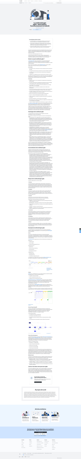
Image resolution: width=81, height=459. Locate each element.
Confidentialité (24, 453)
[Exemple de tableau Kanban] (40, 297)
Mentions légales (29, 453)
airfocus (30, 444)
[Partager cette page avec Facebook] (80, 232)
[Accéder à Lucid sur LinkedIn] (19, 456)
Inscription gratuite (40, 432)
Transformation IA (39, 444)
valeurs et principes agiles (34, 103)
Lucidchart (30, 441)
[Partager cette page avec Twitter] (80, 229)
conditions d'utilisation (43, 435)
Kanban (29, 273)
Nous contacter (23, 447)
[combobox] (50, 3)
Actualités (45, 444)
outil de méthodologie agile (36, 337)
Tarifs (22, 441)
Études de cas (53, 447)
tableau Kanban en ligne (38, 284)
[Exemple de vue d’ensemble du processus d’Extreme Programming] (40, 327)
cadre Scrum (31, 239)
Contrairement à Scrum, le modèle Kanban (34, 279)
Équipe (22, 444)
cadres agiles (50, 230)
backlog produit (47, 129)
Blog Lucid (53, 444)
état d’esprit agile (31, 60)
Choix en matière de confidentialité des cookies (38, 453)
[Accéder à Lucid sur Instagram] (22, 456)
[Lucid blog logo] (21, 2)
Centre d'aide (53, 441)
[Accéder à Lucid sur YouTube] (25, 456)
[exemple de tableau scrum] (40, 263)
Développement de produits (40, 447)
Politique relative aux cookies (48, 453)
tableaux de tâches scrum (47, 257)
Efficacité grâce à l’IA (39, 441)
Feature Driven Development (47, 336)
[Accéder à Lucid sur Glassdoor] (27, 456)
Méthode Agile (37, 29)
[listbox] (49, 3)
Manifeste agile (42, 64)
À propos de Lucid (46, 441)
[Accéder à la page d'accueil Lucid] (21, 1)
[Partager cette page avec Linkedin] (80, 230)
